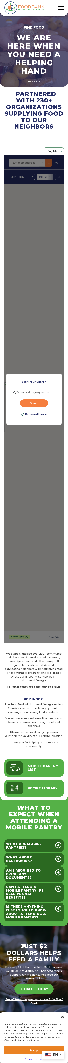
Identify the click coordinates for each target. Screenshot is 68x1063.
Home (28, 81)
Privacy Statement (34, 1059)
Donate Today (34, 989)
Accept (34, 1050)
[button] (62, 1017)
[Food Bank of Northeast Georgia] (24, 8)
